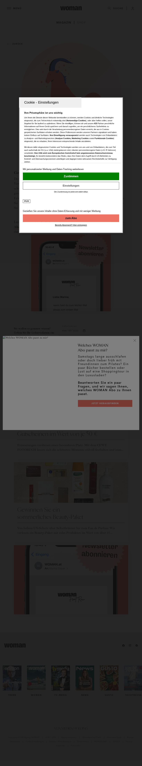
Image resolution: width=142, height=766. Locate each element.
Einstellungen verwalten (71, 185)
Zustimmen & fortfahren (71, 176)
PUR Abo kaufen (71, 218)
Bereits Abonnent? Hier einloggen (71, 225)
